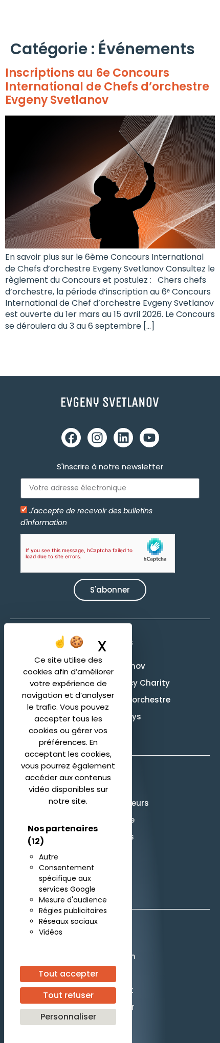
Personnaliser (68, 1017)
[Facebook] (71, 437)
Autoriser (137, 553)
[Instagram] (97, 437)
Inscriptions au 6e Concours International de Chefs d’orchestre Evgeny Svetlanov (107, 86)
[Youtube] (149, 437)
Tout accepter (68, 974)
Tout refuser (68, 995)
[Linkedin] (123, 437)
